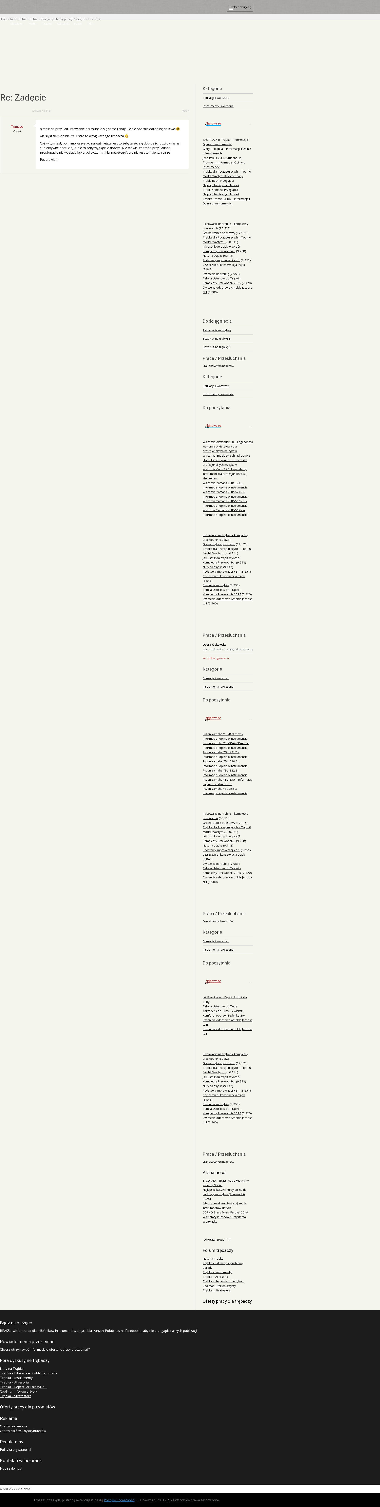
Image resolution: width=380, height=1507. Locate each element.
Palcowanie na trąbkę (217, 330)
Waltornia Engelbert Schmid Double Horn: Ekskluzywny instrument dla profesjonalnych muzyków (226, 460)
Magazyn (16, 23)
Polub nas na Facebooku (123, 1330)
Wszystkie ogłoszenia (216, 658)
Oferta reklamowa (13, 1426)
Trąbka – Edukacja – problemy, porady (28, 1373)
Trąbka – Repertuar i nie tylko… (223, 1281)
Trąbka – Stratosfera (217, 1290)
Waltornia (62, 23)
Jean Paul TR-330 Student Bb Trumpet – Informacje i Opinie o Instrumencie (224, 162)
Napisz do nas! (11, 1468)
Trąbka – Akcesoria (215, 1277)
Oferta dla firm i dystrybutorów (23, 1431)
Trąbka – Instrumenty (217, 1272)
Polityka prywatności (15, 1449)
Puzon (78, 23)
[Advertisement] (190, 49)
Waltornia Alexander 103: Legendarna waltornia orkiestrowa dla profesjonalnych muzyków (228, 446)
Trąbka (47, 23)
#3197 (185, 110)
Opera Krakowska (214, 644)
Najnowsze (213, 123)
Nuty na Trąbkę (213, 1258)
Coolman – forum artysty (219, 1286)
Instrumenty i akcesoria (218, 106)
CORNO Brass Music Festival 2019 (225, 1212)
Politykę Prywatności (119, 1500)
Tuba (90, 23)
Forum (33, 23)
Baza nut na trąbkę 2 (216, 347)
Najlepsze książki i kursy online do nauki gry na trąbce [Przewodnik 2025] (225, 1194)
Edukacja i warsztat (216, 98)
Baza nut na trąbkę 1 (216, 338)
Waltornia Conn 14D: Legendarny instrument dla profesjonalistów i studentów (225, 473)
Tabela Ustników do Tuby (220, 1006)
